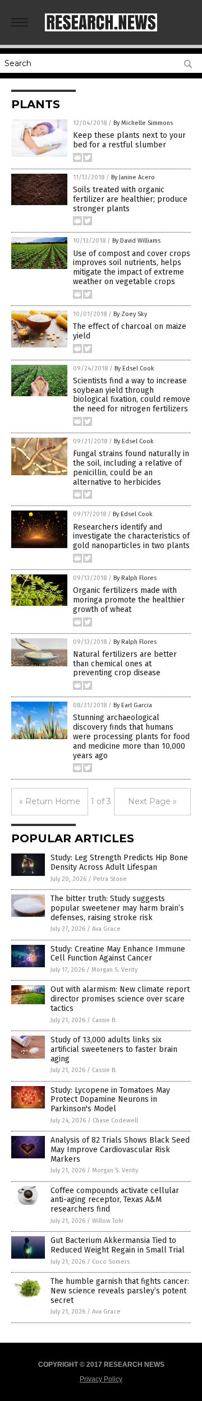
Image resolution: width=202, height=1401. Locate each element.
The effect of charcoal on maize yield (129, 331)
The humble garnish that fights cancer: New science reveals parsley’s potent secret (119, 1291)
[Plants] (101, 29)
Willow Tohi (107, 1220)
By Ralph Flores (135, 578)
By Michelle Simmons (143, 123)
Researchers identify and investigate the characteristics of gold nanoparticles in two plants (131, 536)
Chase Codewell (115, 1120)
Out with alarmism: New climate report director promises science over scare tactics (120, 999)
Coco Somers (111, 1261)
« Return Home (49, 801)
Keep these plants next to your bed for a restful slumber (129, 140)
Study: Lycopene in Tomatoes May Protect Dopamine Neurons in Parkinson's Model (110, 1099)
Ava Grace (106, 929)
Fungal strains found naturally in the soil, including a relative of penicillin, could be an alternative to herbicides (131, 467)
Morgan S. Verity (114, 969)
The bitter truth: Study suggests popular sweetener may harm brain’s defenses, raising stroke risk (117, 908)
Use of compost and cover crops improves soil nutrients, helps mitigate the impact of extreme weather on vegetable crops (131, 267)
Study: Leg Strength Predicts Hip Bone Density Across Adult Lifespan (119, 862)
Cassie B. (104, 1020)
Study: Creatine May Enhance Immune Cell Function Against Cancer (117, 953)
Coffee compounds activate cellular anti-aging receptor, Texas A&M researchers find (114, 1200)
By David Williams (136, 240)
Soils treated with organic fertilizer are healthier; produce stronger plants (130, 199)
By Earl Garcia (132, 705)
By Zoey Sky (130, 314)
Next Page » (152, 801)
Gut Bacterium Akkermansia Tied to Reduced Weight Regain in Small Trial (117, 1245)
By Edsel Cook (134, 368)
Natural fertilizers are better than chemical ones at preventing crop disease (125, 664)
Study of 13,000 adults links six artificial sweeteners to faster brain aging (113, 1049)
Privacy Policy (101, 1379)
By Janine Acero (133, 177)
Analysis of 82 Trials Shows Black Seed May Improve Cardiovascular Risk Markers (120, 1149)
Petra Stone (110, 879)
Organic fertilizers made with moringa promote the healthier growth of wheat (129, 600)
